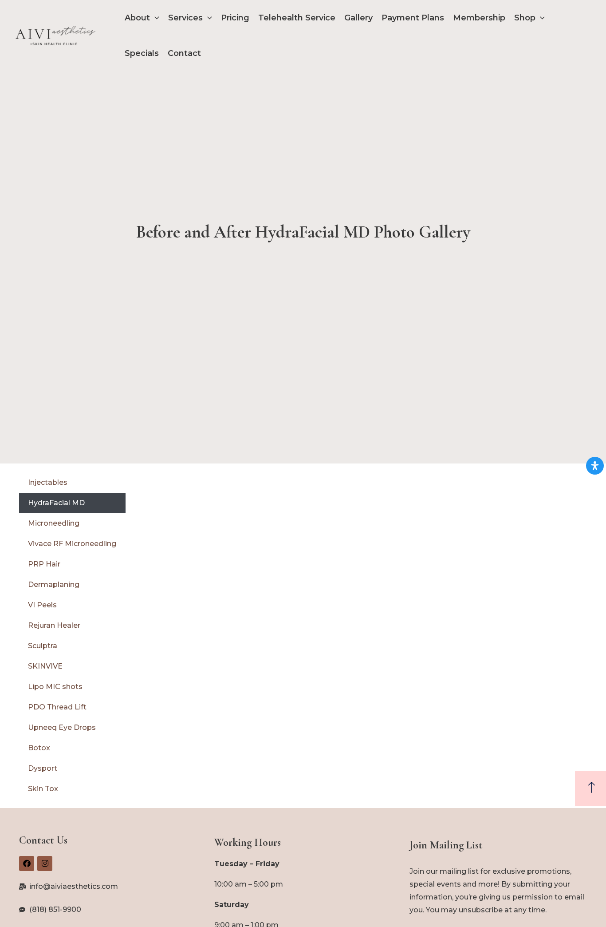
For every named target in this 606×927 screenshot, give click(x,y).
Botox (39, 748)
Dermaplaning (53, 584)
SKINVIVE (45, 666)
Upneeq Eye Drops (62, 727)
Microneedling (53, 523)
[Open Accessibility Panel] (595, 466)
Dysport (42, 768)
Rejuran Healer (54, 625)
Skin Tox (43, 788)
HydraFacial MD (56, 503)
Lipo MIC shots (55, 686)
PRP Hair (44, 564)
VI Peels (42, 605)
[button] (154, 18)
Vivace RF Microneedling (72, 543)
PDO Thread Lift (57, 707)
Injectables (47, 482)
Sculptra (42, 646)
